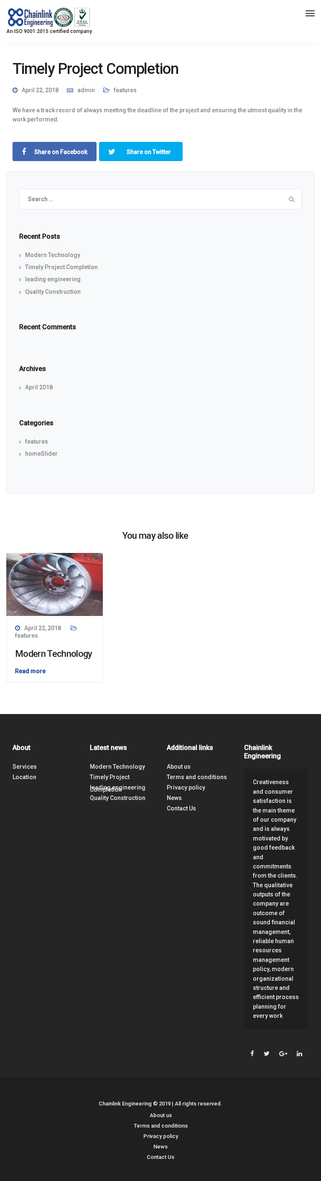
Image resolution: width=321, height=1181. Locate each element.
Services (25, 766)
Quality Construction (53, 291)
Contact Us (181, 808)
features (125, 90)
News (174, 798)
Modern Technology (52, 255)
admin (86, 90)
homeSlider (41, 453)
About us (179, 766)
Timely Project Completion (61, 267)
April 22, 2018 (42, 628)
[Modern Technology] (54, 583)
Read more (30, 671)
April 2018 (39, 387)
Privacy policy (186, 787)
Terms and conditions (197, 777)
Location (24, 777)
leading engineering (53, 279)
